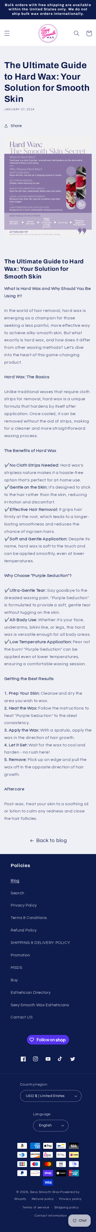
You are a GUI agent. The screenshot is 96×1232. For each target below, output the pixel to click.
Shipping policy (66, 1207)
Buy (14, 980)
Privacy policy (70, 1199)
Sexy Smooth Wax (44, 1192)
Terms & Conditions (29, 918)
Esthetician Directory (30, 993)
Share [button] (16, 126)
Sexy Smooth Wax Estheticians (40, 1005)
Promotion (20, 955)
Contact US (22, 1017)
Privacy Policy (24, 905)
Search (17, 893)
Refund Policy (24, 930)
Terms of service (35, 1207)
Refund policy (43, 1199)
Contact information (50, 1215)
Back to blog (51, 840)
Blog (15, 881)
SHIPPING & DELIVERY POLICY (40, 943)
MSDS (16, 968)
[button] (7, 33)
